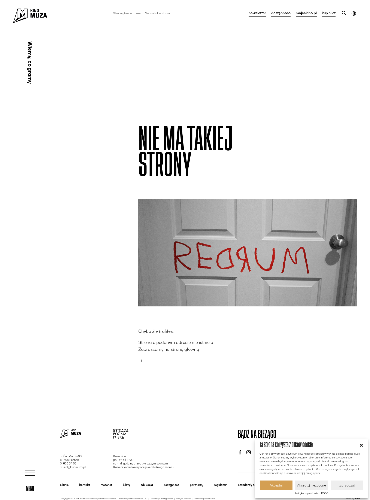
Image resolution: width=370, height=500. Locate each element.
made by (353, 498)
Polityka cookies (183, 498)
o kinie (64, 485)
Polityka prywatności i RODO (311, 493)
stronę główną (185, 349)
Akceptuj (276, 485)
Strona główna (122, 13)
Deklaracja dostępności (161, 498)
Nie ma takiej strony (157, 13)
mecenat (106, 485)
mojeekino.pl (306, 13)
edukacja (147, 485)
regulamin (220, 485)
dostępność (281, 13)
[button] (361, 445)
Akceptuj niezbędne (311, 485)
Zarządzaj (347, 485)
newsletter (257, 13)
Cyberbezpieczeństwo (204, 498)
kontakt (84, 485)
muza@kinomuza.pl (73, 467)
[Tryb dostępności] (353, 13)
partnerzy (196, 485)
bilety (126, 485)
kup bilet (329, 13)
